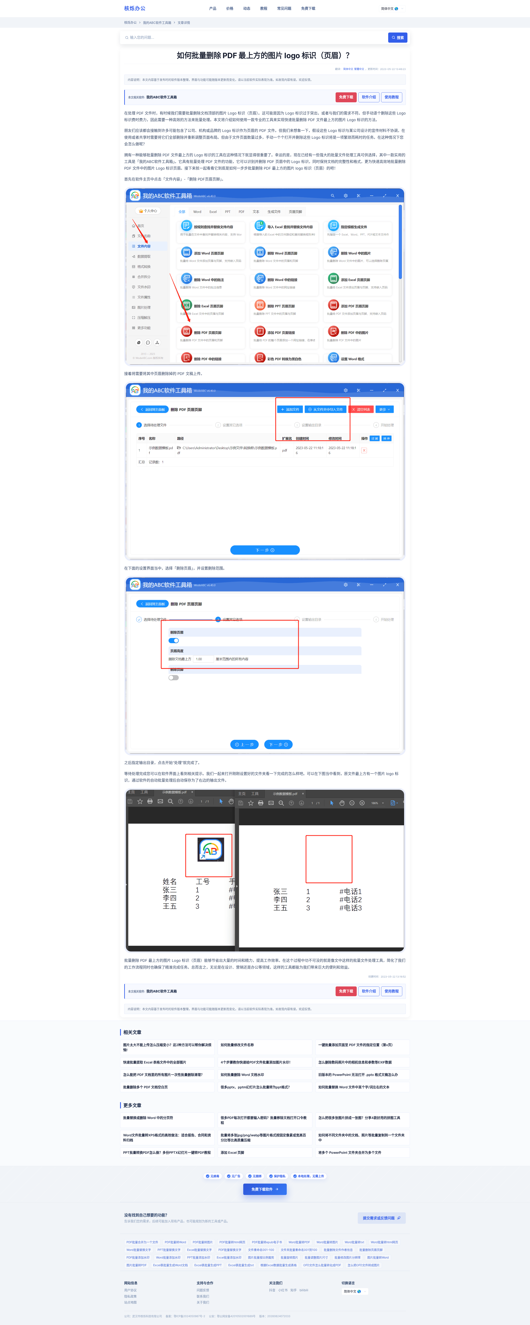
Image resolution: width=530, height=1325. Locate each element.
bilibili (304, 1290)
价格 (229, 8)
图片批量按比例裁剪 (261, 1257)
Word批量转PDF (299, 1242)
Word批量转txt (354, 1242)
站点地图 (130, 1302)
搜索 (400, 38)
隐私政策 (130, 1296)
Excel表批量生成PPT (208, 1265)
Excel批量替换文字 (199, 1249)
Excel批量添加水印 (229, 1257)
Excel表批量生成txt (241, 1265)
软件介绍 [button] (369, 97)
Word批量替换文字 (138, 1249)
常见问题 (284, 8)
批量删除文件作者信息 (338, 1249)
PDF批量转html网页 (232, 1242)
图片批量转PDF (136, 1265)
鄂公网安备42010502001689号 (236, 1316)
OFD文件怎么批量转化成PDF (322, 1265)
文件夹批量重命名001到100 (299, 1249)
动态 (246, 8)
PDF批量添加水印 (137, 1257)
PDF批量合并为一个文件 (142, 1242)
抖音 (272, 1290)
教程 (263, 8)
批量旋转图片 (289, 1257)
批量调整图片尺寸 (316, 1257)
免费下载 (308, 8)
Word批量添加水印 (168, 1257)
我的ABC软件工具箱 (157, 23)
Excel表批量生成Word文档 (170, 1265)
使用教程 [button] (392, 97)
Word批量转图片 (327, 1242)
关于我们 (203, 1302)
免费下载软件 (262, 1189)
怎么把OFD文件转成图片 (364, 1265)
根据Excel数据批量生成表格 (278, 1265)
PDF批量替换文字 (229, 1249)
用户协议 (130, 1290)
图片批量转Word (378, 1257)
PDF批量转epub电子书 (267, 1242)
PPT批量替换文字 (169, 1249)
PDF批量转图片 (203, 1242)
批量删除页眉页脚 (371, 1249)
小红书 (283, 1290)
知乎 (293, 1290)
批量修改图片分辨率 (348, 1257)
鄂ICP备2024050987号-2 (189, 1316)
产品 (212, 8)
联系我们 (203, 1296)
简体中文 (348, 69)
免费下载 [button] (346, 97)
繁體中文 (359, 69)
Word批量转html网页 (384, 1242)
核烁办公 (135, 8)
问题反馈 (203, 1290)
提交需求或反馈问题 (379, 1218)
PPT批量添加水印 (198, 1257)
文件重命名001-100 (261, 1249)
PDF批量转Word (175, 1242)
